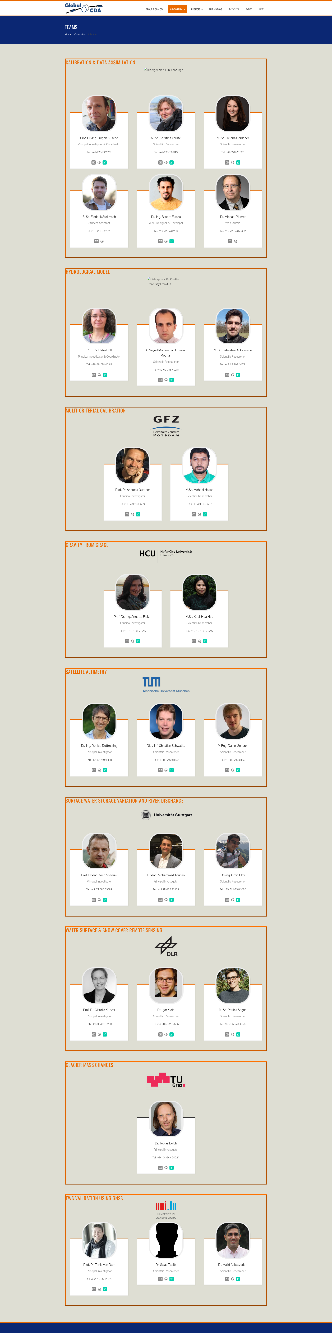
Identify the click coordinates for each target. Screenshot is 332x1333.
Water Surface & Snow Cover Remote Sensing (114, 930)
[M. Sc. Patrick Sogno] (233, 985)
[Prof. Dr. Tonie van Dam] (99, 1240)
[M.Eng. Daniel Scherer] (233, 721)
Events (249, 9)
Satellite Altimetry (86, 671)
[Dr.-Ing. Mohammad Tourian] (166, 851)
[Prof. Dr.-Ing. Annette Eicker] (133, 592)
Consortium (176, 9)
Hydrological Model (88, 271)
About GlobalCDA (154, 9)
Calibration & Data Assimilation (100, 62)
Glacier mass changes (89, 1064)
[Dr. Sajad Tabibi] (166, 1240)
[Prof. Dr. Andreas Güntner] (133, 465)
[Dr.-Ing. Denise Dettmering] (99, 721)
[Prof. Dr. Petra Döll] (99, 326)
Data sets (234, 9)
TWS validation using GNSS (94, 1198)
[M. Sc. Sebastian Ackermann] (233, 326)
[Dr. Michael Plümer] (233, 192)
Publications (215, 9)
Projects (195, 9)
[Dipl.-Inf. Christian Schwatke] (166, 721)
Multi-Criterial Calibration (96, 410)
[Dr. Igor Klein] (166, 985)
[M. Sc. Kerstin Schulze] (166, 113)
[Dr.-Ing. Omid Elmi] (233, 851)
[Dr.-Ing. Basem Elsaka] (166, 192)
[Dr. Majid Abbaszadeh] (233, 1240)
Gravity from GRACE (87, 544)
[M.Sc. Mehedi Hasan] (199, 465)
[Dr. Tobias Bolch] (166, 1119)
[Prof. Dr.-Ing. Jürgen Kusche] (99, 113)
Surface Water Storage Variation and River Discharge (124, 800)
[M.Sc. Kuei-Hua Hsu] (199, 592)
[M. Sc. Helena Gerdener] (233, 113)
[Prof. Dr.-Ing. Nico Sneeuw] (99, 851)
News (262, 9)
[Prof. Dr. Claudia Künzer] (99, 985)
